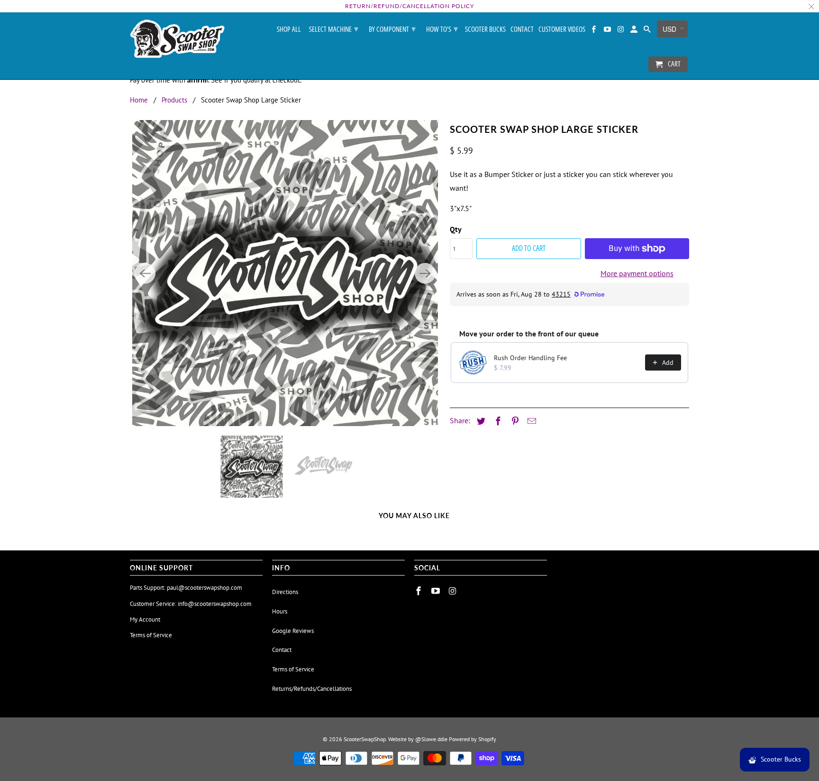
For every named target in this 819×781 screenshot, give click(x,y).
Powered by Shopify (472, 739)
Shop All (289, 29)
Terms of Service (151, 635)
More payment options (637, 273)
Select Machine (333, 28)
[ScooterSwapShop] (177, 39)
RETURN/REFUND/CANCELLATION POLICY (409, 5)
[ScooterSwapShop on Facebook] (594, 31)
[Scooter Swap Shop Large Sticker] (285, 273)
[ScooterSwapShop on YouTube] (607, 31)
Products (174, 99)
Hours (279, 611)
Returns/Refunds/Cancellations (312, 689)
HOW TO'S (442, 28)
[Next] (425, 273)
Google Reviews (293, 631)
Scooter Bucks (485, 29)
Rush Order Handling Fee (530, 357)
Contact (522, 29)
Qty (456, 229)
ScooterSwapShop (365, 739)
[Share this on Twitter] (479, 421)
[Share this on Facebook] (496, 421)
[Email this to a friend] (530, 421)
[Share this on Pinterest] (513, 421)
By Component (392, 28)
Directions (285, 592)
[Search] (648, 31)
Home (139, 99)
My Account (145, 619)
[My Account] (634, 31)
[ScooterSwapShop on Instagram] (621, 31)
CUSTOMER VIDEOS (561, 29)
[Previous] (145, 273)
